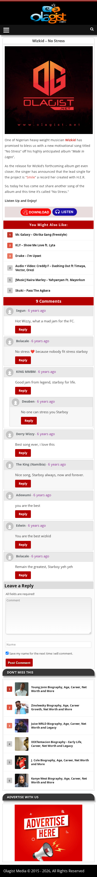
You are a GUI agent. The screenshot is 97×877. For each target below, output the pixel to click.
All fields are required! (20, 594)
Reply (23, 329)
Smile (31, 177)
